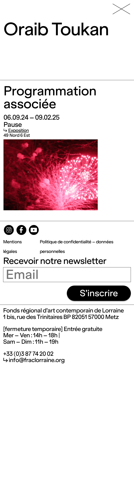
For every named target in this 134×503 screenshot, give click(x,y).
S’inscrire (99, 293)
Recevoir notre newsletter (54, 261)
